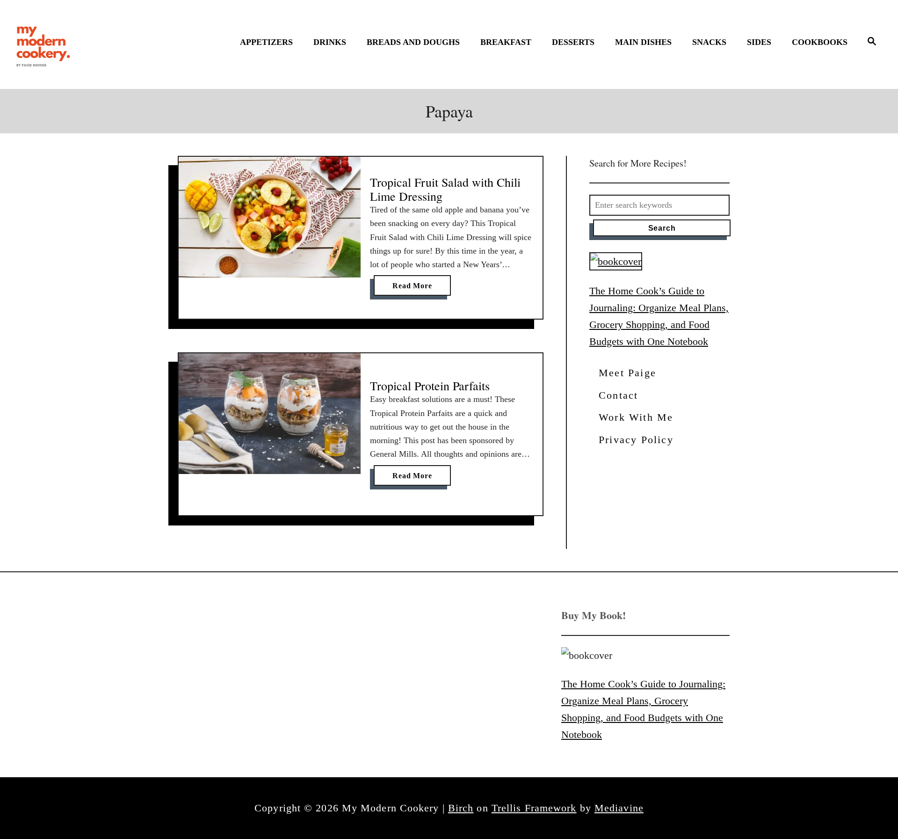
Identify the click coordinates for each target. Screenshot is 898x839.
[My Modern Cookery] (44, 44)
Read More (415, 288)
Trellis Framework (534, 808)
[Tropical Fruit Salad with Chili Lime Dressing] (270, 217)
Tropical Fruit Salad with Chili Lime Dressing (445, 189)
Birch (461, 808)
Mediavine (619, 808)
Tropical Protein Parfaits (430, 386)
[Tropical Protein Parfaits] (270, 413)
